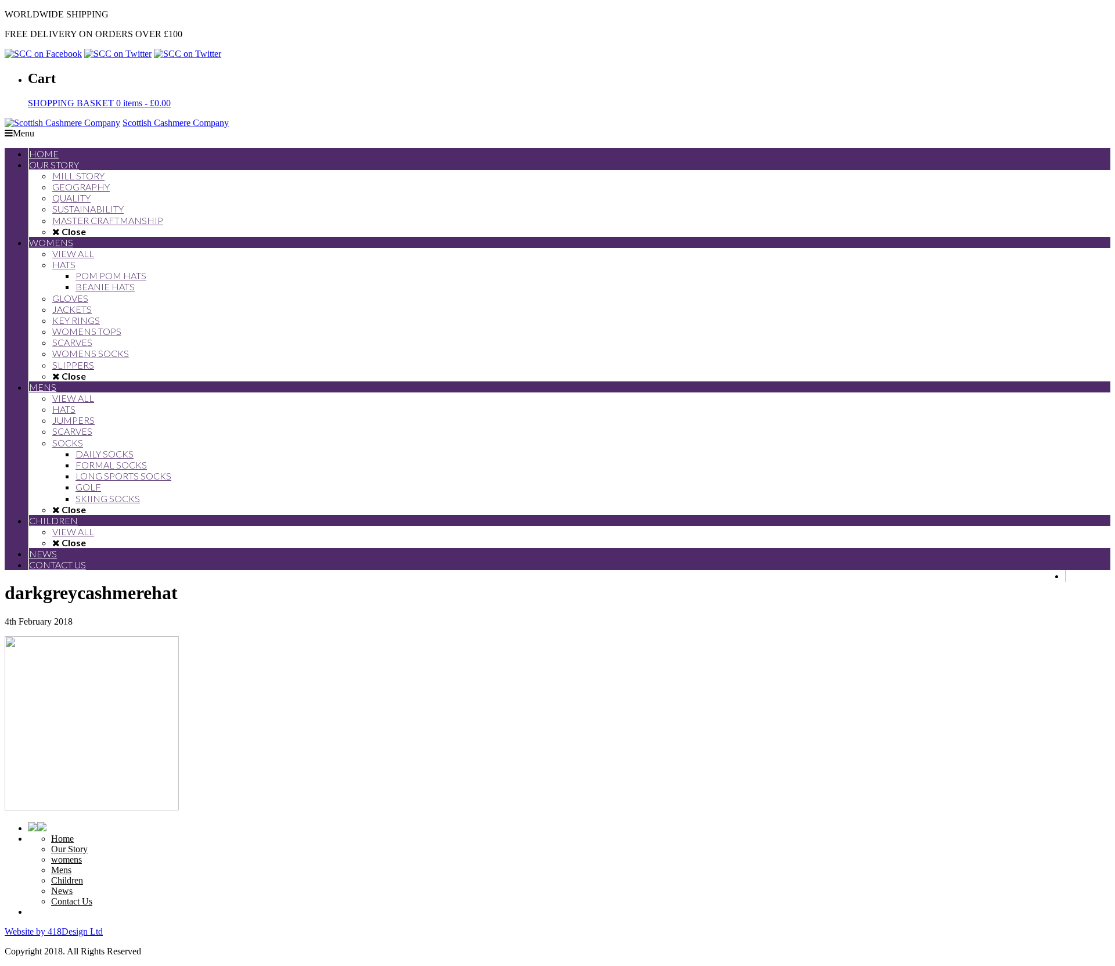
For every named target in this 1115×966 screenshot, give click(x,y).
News (62, 891)
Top (1087, 938)
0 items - (99, 103)
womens (66, 859)
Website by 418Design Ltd (54, 931)
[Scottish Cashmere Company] (62, 123)
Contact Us (71, 901)
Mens (61, 870)
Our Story (69, 849)
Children (67, 880)
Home (62, 839)
